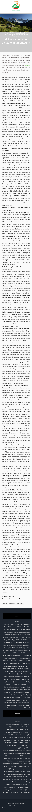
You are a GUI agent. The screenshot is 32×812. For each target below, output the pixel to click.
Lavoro (18, 36)
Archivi (17, 621)
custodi (5, 603)
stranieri (20, 603)
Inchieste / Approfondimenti (11, 34)
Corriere (27, 65)
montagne (12, 603)
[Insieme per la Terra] (16, 6)
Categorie (17, 721)
